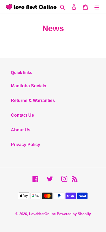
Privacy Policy (25, 144)
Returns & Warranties (33, 100)
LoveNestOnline (42, 214)
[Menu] (96, 7)
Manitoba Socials (28, 85)
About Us (20, 130)
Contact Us (22, 115)
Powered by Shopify (74, 214)
